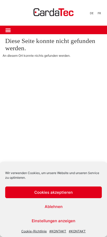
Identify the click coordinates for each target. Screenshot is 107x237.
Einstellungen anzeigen (53, 220)
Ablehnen (54, 206)
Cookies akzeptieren (53, 192)
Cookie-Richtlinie (34, 231)
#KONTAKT (57, 231)
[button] (8, 30)
